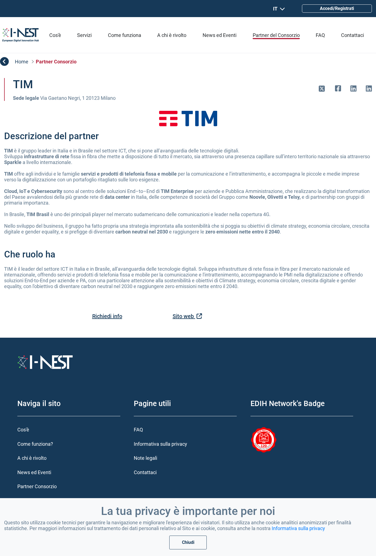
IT (275, 9)
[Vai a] (324, 89)
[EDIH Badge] (265, 440)
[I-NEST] (20, 35)
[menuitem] (55, 35)
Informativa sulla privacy (298, 528)
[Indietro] (4, 61)
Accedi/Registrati (337, 8)
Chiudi (188, 542)
